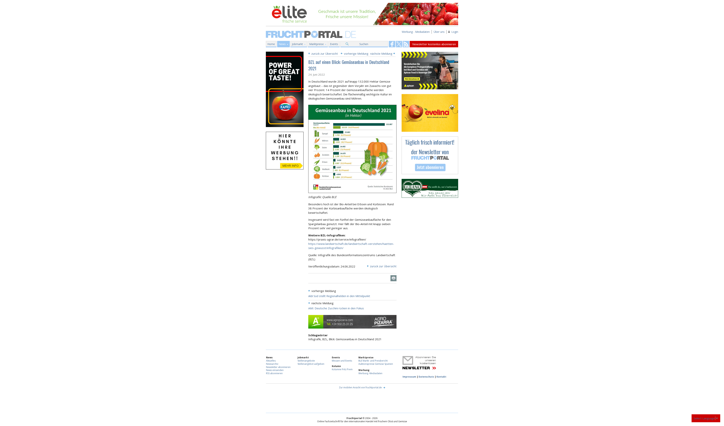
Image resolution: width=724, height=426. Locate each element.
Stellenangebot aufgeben (311, 363)
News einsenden (275, 370)
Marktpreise (316, 44)
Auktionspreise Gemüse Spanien (375, 363)
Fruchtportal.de (311, 34)
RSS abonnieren (274, 373)
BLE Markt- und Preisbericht (373, 360)
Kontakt (441, 376)
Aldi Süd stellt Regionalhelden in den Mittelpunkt (339, 296)
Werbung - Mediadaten (416, 32)
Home (271, 44)
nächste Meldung (381, 53)
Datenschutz (426, 376)
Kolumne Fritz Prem (342, 369)
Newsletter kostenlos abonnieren (434, 44)
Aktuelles (271, 360)
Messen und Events (342, 360)
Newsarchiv (272, 363)
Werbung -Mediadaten (370, 373)
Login (454, 32)
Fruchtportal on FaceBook (392, 44)
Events (334, 44)
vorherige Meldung (356, 53)
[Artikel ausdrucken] (393, 278)
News (282, 44)
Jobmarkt (297, 44)
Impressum (409, 376)
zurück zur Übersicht (324, 53)
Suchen (363, 44)
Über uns (439, 32)
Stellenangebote (306, 360)
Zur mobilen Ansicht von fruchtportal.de (360, 387)
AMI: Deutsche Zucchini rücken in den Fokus (336, 308)
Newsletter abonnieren (278, 367)
